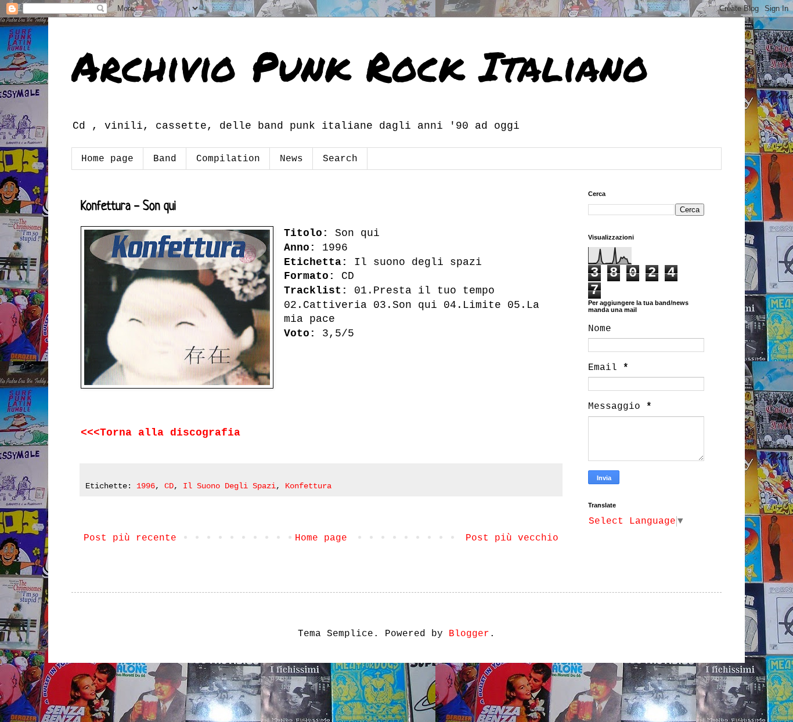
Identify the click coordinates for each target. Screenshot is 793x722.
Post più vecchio (512, 538)
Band (164, 159)
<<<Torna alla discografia (160, 432)
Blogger (469, 634)
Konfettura (308, 486)
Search (340, 159)
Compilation (228, 159)
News (291, 159)
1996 (145, 486)
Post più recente (130, 538)
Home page (107, 159)
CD (169, 486)
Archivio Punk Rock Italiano (359, 66)
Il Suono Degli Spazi (229, 486)
